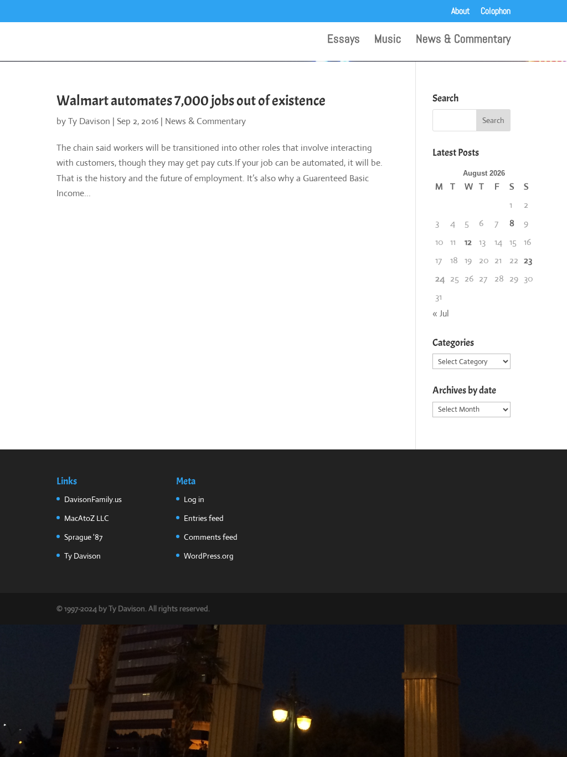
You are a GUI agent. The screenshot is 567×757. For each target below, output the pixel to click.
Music (387, 40)
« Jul (440, 313)
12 (468, 242)
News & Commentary (463, 40)
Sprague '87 (83, 537)
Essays (343, 40)
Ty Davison (89, 121)
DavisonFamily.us (93, 499)
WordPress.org (209, 556)
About (460, 12)
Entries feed (204, 518)
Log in (194, 499)
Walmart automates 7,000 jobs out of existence (191, 100)
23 (528, 260)
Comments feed (211, 537)
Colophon (496, 12)
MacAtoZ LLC (86, 518)
